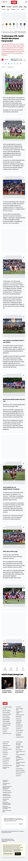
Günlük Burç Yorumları (19, 722)
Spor (3, 6)
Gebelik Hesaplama (7, 792)
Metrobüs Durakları (20, 770)
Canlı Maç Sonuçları (7, 765)
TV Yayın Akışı (19, 732)
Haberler (3, 31)
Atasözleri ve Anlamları (5, 781)
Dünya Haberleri (6, 717)
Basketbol (13, 9)
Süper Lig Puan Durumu (6, 768)
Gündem (8, 7)
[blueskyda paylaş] (8, 63)
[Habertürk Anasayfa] (14, 2)
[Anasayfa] (5, 703)
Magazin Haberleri (7, 714)
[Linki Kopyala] (20, 63)
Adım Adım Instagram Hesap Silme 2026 (7, 807)
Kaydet (21, 824)
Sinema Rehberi (19, 730)
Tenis (18, 9)
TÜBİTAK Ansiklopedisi (19, 757)
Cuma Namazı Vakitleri (19, 712)
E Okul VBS (18, 718)
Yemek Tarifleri (6, 742)
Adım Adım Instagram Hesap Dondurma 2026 (7, 803)
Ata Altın (4, 756)
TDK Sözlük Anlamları (18, 744)
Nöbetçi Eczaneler (20, 714)
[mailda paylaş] (17, 63)
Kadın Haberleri (6, 721)
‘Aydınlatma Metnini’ (7, 851)
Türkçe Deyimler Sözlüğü (6, 784)
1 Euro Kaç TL (5, 763)
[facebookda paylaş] (2, 63)
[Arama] (2, 2)
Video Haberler (19, 742)
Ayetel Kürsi (5, 743)
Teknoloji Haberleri (7, 723)
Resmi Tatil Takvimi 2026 (7, 811)
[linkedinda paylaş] (11, 63)
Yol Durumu (18, 728)
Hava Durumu (19, 726)
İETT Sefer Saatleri (7, 790)
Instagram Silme (20, 737)
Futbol (8, 9)
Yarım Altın (5, 754)
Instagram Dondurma (18, 734)
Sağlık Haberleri (6, 719)
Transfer (3, 9)
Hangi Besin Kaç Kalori (19, 760)
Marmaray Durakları (20, 772)
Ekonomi (15, 7)
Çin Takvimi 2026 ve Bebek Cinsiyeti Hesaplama (7, 788)
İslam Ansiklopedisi (20, 754)
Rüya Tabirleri (19, 749)
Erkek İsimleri (19, 773)
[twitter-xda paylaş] (5, 63)
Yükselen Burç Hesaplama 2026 (7, 795)
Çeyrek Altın (5, 752)
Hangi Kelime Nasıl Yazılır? (20, 766)
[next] (25, 685)
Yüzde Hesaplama (7, 797)
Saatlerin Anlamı (6, 745)
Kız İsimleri (18, 775)
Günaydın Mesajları (7, 749)
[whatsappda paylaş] (14, 63)
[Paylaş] (23, 73)
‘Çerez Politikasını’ (17, 849)
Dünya (21, 7)
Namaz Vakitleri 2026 (19, 709)
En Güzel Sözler (19, 768)
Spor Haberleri (6, 716)
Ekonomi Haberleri (7, 710)
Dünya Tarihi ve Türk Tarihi (20, 752)
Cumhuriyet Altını (6, 758)
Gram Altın (5, 751)
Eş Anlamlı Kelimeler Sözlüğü (20, 763)
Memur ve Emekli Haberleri (6, 725)
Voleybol (23, 9)
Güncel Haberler (6, 712)
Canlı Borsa (18, 707)
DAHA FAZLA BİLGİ (8, 853)
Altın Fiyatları (5, 728)
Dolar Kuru (5, 729)
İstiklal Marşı (19, 716)
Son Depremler (19, 725)
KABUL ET (18, 853)
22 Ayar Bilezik (6, 760)
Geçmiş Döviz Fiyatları (6, 799)
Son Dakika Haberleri (7, 707)
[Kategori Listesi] (26, 2)
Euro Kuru (5, 731)
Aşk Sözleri (5, 747)
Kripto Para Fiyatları (7, 733)
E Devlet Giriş (19, 720)
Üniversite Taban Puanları (20, 747)
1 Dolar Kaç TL (6, 761)
